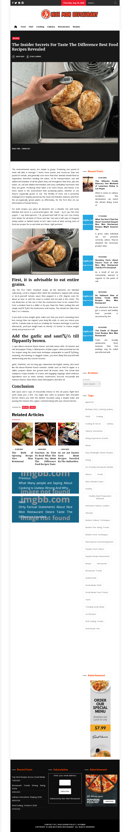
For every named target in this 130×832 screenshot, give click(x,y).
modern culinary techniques (97, 520)
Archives (86, 379)
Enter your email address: (65, 775)
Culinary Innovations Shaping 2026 (27, 797)
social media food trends (96, 592)
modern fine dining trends (97, 527)
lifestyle (89, 513)
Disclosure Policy (67, 824)
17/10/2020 (102, 216)
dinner (88, 445)
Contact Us (50, 824)
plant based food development (99, 542)
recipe (25, 407)
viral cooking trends (94, 621)
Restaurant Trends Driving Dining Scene (28, 787)
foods (100, 474)
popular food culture (94, 549)
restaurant (102, 563)
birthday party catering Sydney (99, 409)
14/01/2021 (65, 449)
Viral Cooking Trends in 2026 (24, 805)
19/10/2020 (102, 257)
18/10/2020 (102, 292)
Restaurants (64, 26)
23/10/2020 (102, 327)
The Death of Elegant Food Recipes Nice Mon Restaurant (106, 333)
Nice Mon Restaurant (71, 798)
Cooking (40, 26)
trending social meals (94, 607)
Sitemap (82, 824)
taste (32, 407)
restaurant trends (93, 570)
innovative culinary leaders (97, 505)
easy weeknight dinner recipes (99, 452)
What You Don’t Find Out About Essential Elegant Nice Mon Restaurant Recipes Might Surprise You (106, 224)
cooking (99, 416)
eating (88, 460)
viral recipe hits (92, 628)
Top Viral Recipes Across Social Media (28, 777)
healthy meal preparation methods (100, 497)
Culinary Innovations (94, 431)
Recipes (76, 26)
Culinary (51, 26)
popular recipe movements (97, 556)
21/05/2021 (19, 449)
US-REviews (90, 614)
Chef (31, 26)
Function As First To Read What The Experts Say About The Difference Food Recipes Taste (45, 458)
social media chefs (93, 585)
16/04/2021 (42, 449)
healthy (88, 488)
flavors (88, 474)
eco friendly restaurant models (99, 467)
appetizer (89, 402)
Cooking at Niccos (93, 423)
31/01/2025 (102, 178)
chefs (87, 416)
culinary (110, 423)
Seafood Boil (90, 578)
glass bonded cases (94, 481)
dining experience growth (96, 438)
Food (23, 26)
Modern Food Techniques (96, 534)
